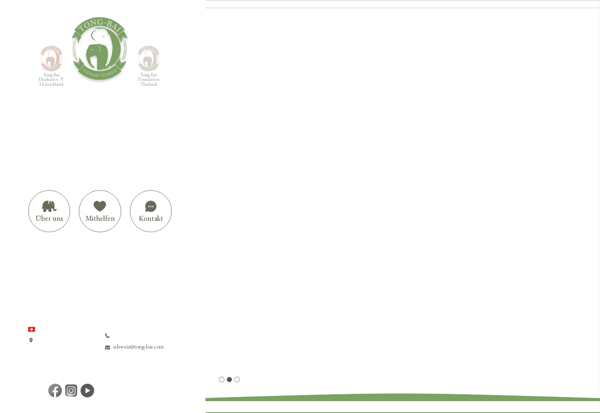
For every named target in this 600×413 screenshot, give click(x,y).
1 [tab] (221, 379)
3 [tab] (237, 379)
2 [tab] (229, 379)
